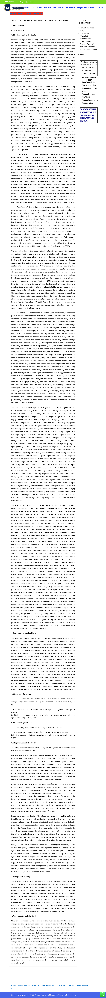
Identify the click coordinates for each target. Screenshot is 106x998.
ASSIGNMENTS (58, 8)
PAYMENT (47, 8)
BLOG (101, 8)
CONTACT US (70, 8)
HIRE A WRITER (36, 8)
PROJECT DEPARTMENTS (85, 8)
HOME (26, 8)
